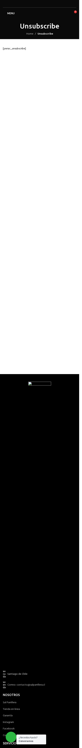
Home (29, 34)
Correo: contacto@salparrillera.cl (26, 685)
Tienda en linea (11, 709)
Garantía (8, 716)
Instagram (8, 722)
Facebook (9, 729)
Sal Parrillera (9, 703)
